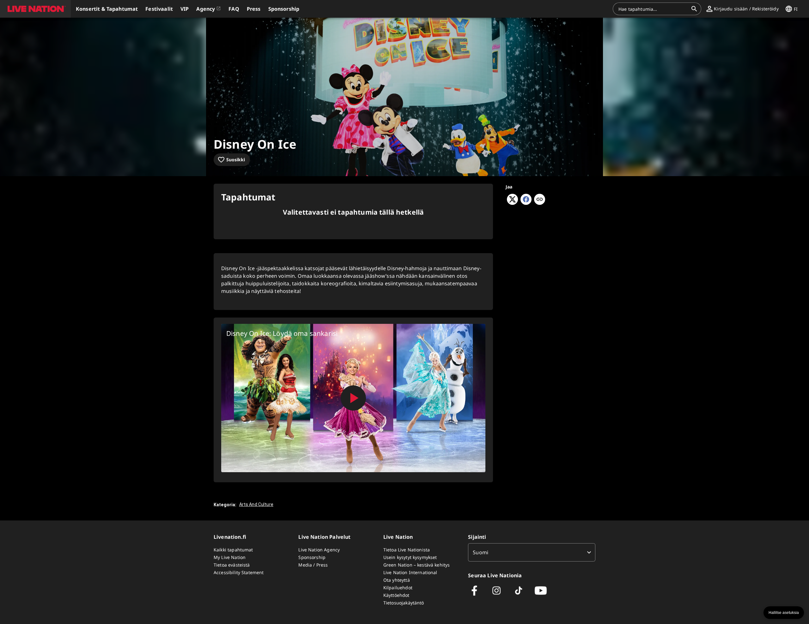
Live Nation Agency (319, 550)
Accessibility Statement (239, 572)
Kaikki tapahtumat (233, 550)
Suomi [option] (480, 552)
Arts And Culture (256, 504)
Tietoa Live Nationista (406, 550)
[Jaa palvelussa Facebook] (526, 202)
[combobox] (653, 9)
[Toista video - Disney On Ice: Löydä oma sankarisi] (353, 398)
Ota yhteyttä (396, 580)
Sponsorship (311, 557)
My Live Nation (230, 557)
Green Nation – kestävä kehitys (416, 565)
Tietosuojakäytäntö (403, 603)
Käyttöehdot (396, 595)
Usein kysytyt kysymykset (410, 557)
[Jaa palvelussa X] (512, 202)
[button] (35, 9)
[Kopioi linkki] (539, 200)
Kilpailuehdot (397, 588)
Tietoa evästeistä (232, 565)
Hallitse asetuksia (784, 612)
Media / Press (313, 565)
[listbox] (531, 552)
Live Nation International (410, 572)
